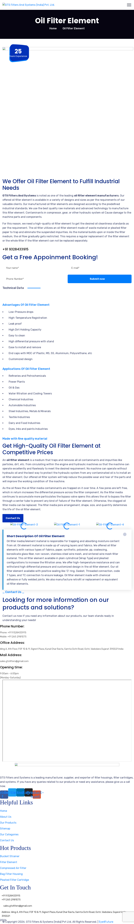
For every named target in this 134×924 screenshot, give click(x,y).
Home (53, 28)
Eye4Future (106, 921)
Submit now (97, 278)
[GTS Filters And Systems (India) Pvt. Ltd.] (28, 4)
